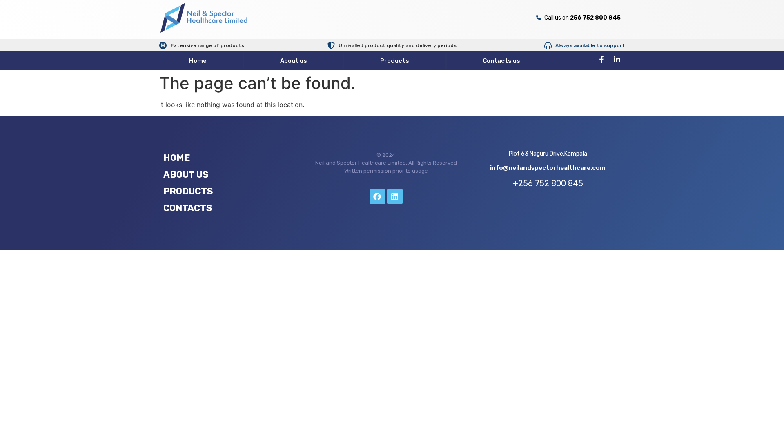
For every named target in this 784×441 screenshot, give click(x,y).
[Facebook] (377, 196)
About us (293, 61)
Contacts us (501, 61)
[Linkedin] (395, 196)
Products (394, 61)
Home (198, 61)
